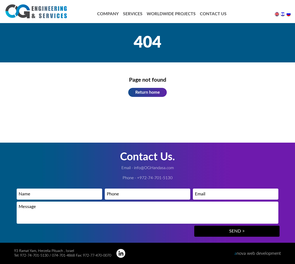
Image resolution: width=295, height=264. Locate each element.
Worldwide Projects (171, 14)
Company (108, 14)
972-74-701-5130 (34, 255)
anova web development (257, 253)
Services (132, 14)
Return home (147, 92)
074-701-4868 (64, 255)
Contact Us (213, 14)
